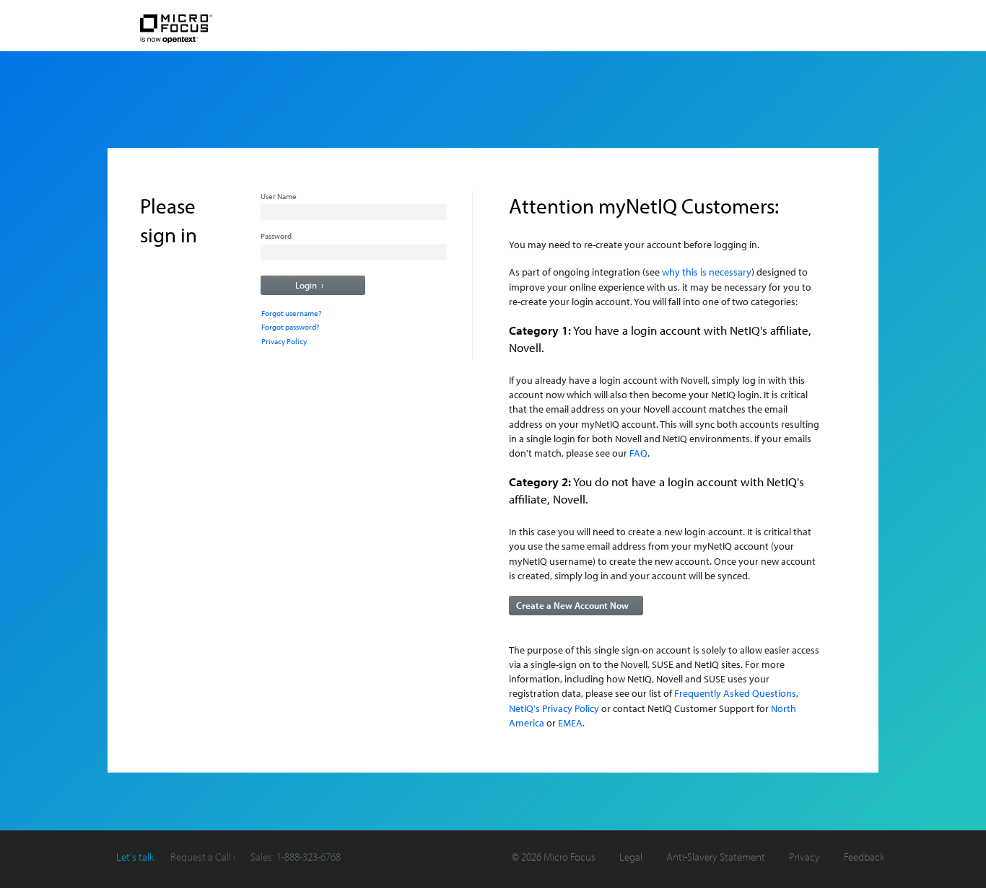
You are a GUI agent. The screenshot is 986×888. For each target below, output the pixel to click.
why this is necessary (706, 271)
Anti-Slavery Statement (715, 856)
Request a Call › (203, 856)
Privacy (804, 856)
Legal (630, 856)
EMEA (570, 722)
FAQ (638, 453)
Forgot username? (291, 313)
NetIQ (223, 29)
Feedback (864, 856)
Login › (309, 285)
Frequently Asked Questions (735, 693)
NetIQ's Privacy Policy (554, 708)
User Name (279, 196)
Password (276, 236)
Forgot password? (290, 327)
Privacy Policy (284, 341)
